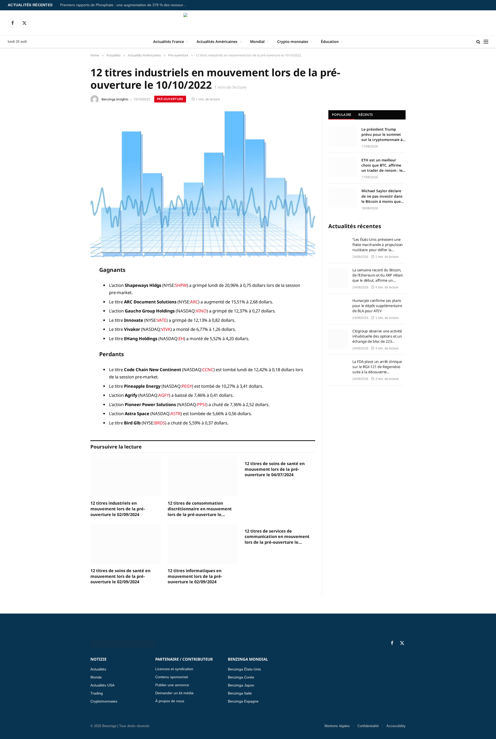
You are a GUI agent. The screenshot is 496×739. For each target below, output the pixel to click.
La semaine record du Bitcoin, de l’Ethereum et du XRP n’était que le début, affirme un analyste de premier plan (377, 275)
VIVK (166, 329)
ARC (194, 302)
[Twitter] (72, 296)
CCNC (207, 369)
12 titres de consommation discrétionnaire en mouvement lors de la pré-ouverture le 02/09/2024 (200, 509)
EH (181, 338)
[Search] (478, 42)
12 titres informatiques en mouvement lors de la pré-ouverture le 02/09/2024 (195, 576)
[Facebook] (72, 283)
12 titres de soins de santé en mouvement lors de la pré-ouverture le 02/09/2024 (120, 576)
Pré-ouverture (170, 99)
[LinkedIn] (72, 309)
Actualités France (168, 41)
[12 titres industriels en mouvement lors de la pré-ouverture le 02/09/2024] (125, 476)
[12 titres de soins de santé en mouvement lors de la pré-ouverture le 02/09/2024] (125, 544)
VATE (161, 320)
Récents (365, 114)
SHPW (181, 285)
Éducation (330, 41)
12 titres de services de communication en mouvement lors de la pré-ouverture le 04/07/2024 (277, 536)
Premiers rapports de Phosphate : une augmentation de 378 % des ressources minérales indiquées (124, 5)
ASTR (176, 413)
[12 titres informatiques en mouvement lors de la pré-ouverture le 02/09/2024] (203, 544)
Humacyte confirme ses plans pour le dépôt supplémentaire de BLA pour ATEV (377, 305)
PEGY (187, 386)
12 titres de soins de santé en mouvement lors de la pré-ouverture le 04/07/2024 (275, 469)
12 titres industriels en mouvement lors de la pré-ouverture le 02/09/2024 (117, 509)
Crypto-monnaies (292, 41)
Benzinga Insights (115, 99)
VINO (201, 311)
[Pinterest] (72, 322)
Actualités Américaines (217, 41)
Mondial (257, 41)
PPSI (201, 404)
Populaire (341, 114)
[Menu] (486, 42)
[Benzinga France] (248, 22)
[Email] (72, 335)
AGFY (163, 395)
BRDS (159, 423)
